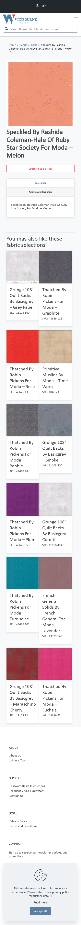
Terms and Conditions (23, 826)
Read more (40, 902)
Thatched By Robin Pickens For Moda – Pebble (22, 454)
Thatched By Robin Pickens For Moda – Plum (22, 530)
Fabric (23, 45)
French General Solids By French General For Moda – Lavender (53, 612)
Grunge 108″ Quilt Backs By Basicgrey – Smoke (54, 451)
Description (41, 182)
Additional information (40, 191)
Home (12, 45)
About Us (15, 755)
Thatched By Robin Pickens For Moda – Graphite (54, 301)
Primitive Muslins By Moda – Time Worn (55, 377)
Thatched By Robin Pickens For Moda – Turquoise (22, 607)
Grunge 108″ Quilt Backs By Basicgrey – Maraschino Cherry (23, 698)
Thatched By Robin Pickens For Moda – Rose (22, 377)
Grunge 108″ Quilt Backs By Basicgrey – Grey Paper (22, 298)
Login (42, 5)
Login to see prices (40, 168)
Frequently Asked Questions (26, 791)
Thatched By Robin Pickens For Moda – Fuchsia (54, 698)
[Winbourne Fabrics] (20, 19)
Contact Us (16, 795)
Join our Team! (18, 760)
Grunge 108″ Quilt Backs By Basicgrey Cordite (54, 530)
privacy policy (61, 892)
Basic (34, 45)
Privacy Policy (18, 821)
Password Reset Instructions (27, 786)
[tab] (40, 183)
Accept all (40, 911)
